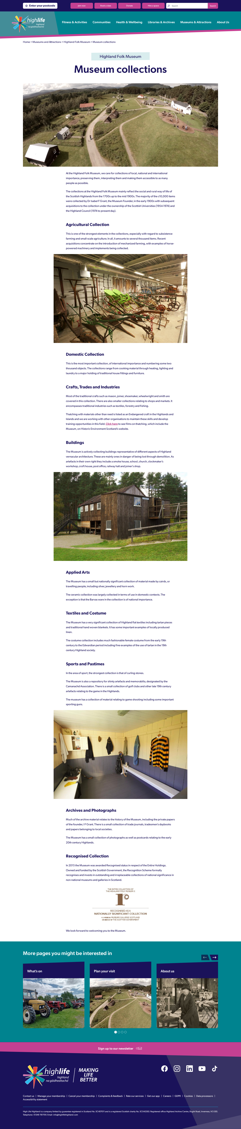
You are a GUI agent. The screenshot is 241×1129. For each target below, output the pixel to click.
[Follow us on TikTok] (214, 1068)
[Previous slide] (205, 957)
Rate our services (135, 1095)
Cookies (188, 1095)
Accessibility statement (35, 1099)
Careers (167, 1095)
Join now (82, 5)
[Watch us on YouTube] (202, 1068)
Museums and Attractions (46, 41)
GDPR (178, 1095)
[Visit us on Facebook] (164, 1068)
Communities (101, 22)
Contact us (28, 1095)
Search (213, 5)
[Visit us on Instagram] (177, 1068)
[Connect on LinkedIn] (189, 1068)
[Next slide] (214, 957)
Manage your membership (51, 1095)
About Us (223, 22)
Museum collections (104, 41)
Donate (129, 5)
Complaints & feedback (110, 1095)
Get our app (153, 1095)
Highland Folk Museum (77, 41)
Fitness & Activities (74, 22)
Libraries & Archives (161, 22)
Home (26, 41)
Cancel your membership (82, 1095)
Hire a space (153, 5)
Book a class (105, 5)
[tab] (115, 1032)
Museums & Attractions (195, 22)
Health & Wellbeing (129, 22)
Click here (112, 423)
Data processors (204, 1095)
